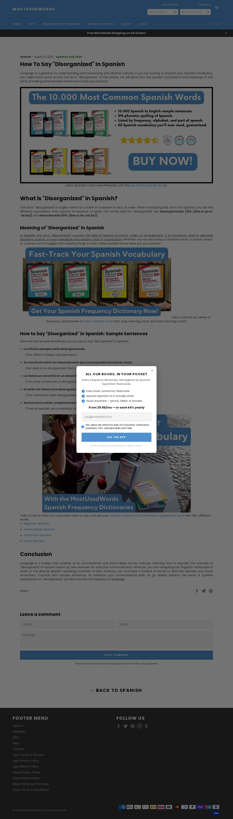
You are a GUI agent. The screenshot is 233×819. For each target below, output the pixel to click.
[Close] (152, 370)
